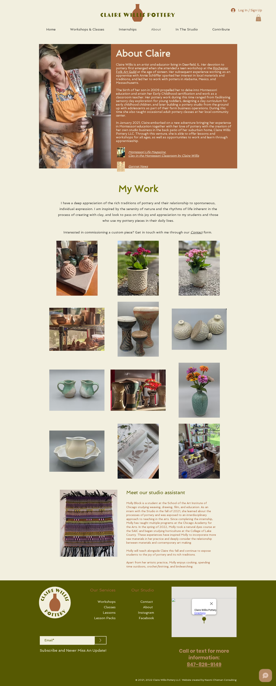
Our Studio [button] (142, 590)
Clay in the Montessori (144, 156)
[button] (258, 18)
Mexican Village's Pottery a (147, 170)
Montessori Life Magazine (147, 152)
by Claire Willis (188, 156)
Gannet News (138, 166)
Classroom (169, 156)
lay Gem (176, 170)
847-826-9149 (204, 664)
